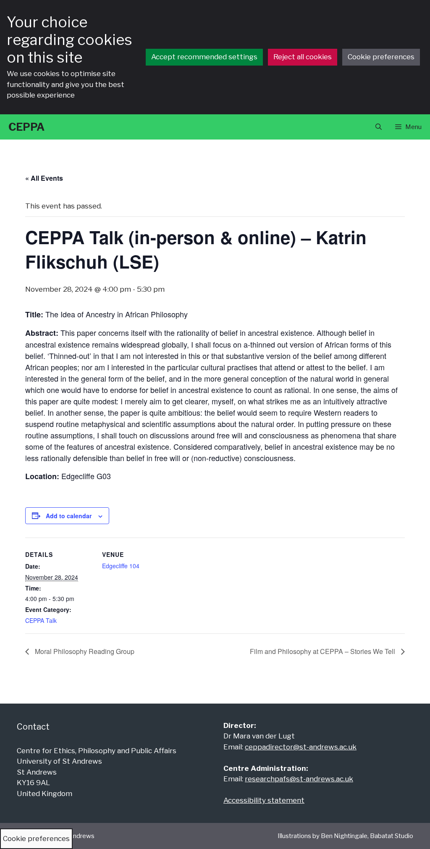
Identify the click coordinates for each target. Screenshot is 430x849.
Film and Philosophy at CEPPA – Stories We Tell (323, 651)
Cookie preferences (381, 57)
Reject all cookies (302, 57)
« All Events (44, 178)
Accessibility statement (263, 800)
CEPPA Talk (41, 620)
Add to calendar (69, 516)
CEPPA (26, 127)
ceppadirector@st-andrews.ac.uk (301, 747)
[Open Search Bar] (378, 127)
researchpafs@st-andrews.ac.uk (299, 779)
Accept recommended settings (204, 57)
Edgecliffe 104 (120, 566)
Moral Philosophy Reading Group (83, 651)
